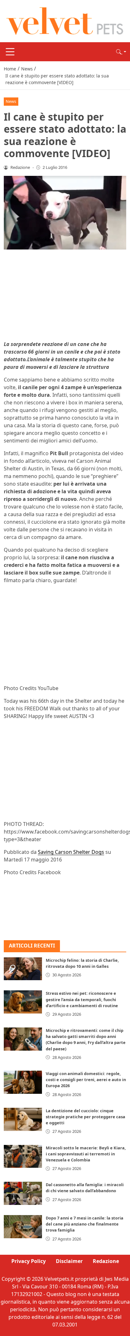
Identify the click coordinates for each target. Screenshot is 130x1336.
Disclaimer (69, 1261)
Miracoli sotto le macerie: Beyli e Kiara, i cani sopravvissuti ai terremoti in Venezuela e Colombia (86, 1154)
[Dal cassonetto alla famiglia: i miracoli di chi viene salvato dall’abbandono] (23, 1193)
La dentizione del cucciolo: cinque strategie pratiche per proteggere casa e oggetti (85, 1117)
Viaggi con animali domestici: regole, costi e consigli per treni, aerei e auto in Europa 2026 (86, 1079)
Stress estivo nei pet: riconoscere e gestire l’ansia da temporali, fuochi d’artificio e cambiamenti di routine (82, 999)
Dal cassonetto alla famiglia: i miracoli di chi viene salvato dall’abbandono (85, 1187)
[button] (121, 52)
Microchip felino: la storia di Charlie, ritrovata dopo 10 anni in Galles (82, 963)
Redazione (106, 1261)
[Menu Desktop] (10, 51)
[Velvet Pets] (65, 20)
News (11, 101)
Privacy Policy (28, 1261)
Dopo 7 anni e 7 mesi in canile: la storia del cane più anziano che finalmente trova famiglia (84, 1224)
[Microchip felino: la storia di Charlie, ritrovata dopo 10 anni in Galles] (23, 968)
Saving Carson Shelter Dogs (71, 851)
